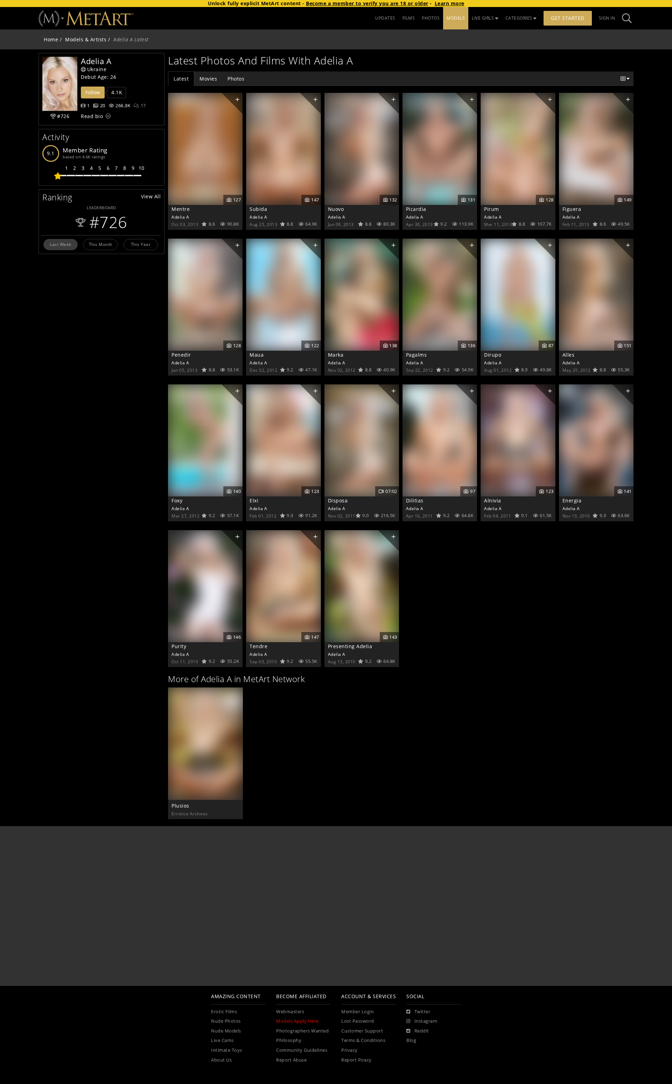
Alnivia (492, 500)
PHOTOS (431, 18)
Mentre (181, 209)
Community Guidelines (301, 1050)
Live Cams (222, 1040)
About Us (221, 1060)
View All (151, 196)
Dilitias (415, 500)
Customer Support (362, 1031)
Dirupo (492, 354)
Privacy (349, 1050)
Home (51, 39)
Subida (258, 209)
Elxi (254, 500)
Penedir (181, 354)
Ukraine (97, 69)
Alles (568, 354)
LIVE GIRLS (483, 18)
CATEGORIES (518, 18)
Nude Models (226, 1031)
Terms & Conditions (363, 1040)
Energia (572, 500)
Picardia (416, 209)
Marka (336, 354)
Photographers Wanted (302, 1031)
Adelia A (180, 217)
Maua (257, 354)
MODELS (456, 18)
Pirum (491, 209)
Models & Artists (85, 39)
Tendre (258, 646)
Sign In (607, 18)
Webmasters (290, 1012)
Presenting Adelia (350, 646)
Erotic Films (224, 1012)
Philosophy (288, 1040)
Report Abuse (291, 1060)
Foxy (177, 500)
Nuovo (336, 209)
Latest (181, 78)
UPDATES (385, 18)
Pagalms (416, 354)
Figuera (571, 209)
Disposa (338, 500)
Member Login (357, 1012)
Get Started (567, 18)
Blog (411, 1040)
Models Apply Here (297, 1021)
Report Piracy (356, 1060)
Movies (208, 78)
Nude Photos (226, 1021)
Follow (92, 92)
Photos (235, 78)
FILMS (408, 18)
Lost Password (357, 1021)
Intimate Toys (226, 1050)
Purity (179, 646)
